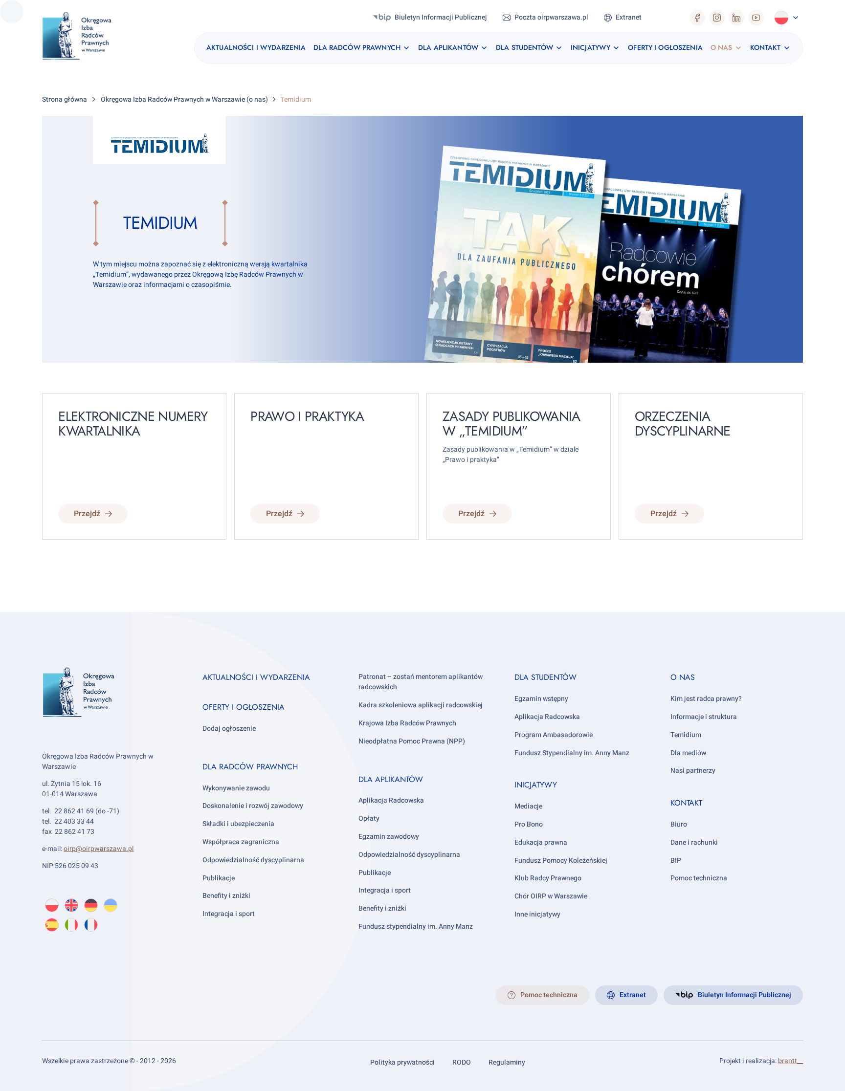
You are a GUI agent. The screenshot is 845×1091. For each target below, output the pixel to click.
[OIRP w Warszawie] (88, 37)
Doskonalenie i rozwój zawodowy (252, 806)
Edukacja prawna (540, 842)
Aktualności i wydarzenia (256, 677)
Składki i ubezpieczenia (238, 824)
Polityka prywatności (402, 1062)
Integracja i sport (228, 914)
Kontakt (686, 803)
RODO (461, 1062)
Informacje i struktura (703, 717)
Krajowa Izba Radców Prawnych (407, 723)
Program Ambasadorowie (553, 735)
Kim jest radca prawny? (706, 699)
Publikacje (218, 878)
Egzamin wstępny (541, 699)
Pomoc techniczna (698, 878)
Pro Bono (528, 824)
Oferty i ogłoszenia (243, 707)
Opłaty (368, 818)
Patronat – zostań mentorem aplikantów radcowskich (420, 682)
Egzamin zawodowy (388, 836)
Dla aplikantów (390, 779)
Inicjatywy (535, 785)
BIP (675, 860)
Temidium (685, 735)
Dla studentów (545, 677)
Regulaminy (507, 1062)
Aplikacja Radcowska (391, 800)
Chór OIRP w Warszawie (550, 896)
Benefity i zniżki (226, 896)
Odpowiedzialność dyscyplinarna (253, 860)
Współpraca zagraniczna (240, 842)
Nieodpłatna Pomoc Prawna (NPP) (411, 741)
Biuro (678, 824)
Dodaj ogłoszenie (229, 728)
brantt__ (790, 1061)
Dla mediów (688, 753)
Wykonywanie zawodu (236, 788)
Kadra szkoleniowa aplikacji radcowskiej (420, 705)
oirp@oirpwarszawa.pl (98, 849)
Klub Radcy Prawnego (547, 878)
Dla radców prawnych (250, 767)
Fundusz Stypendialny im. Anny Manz (571, 753)
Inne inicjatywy (537, 914)
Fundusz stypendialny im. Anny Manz (415, 926)
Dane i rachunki (694, 842)
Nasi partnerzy (692, 770)
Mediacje (528, 806)
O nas (682, 677)
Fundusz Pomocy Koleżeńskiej (560, 860)
